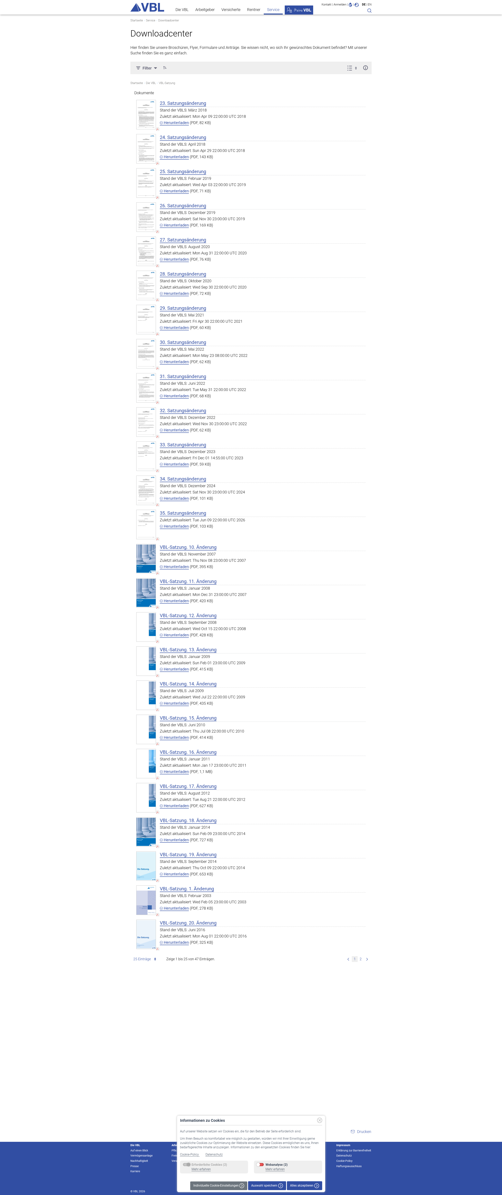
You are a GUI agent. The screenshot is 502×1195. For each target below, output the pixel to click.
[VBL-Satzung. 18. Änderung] (146, 832)
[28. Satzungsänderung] (146, 285)
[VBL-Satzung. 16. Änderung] (146, 763)
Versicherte (230, 9)
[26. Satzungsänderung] (146, 217)
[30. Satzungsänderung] (146, 353)
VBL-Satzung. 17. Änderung (188, 786)
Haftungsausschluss (349, 1166)
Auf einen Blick (139, 1150)
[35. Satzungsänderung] (146, 524)
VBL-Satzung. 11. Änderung (188, 581)
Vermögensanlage (141, 1155)
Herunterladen (176, 122)
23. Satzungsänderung (183, 103)
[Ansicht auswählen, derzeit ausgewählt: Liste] (353, 68)
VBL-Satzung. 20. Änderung (188, 923)
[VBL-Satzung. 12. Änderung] (146, 627)
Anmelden (340, 4)
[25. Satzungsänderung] (146, 183)
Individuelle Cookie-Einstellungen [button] (216, 1185)
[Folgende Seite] (367, 959)
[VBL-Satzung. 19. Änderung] (146, 866)
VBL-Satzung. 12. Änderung (188, 615)
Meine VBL (299, 10)
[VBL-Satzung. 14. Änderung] (146, 695)
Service (273, 9)
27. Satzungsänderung (183, 240)
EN (370, 4)
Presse (134, 1166)
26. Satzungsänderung (183, 205)
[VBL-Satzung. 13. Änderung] (146, 661)
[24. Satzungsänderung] (146, 149)
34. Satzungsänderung (183, 479)
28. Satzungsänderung (183, 274)
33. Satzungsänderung (183, 445)
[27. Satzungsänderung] (146, 251)
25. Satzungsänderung (183, 171)
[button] (165, 68)
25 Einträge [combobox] (142, 959)
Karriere (135, 1171)
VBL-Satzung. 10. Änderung (188, 547)
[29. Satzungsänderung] (146, 319)
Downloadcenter (168, 20)
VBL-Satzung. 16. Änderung (188, 752)
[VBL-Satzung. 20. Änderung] (146, 934)
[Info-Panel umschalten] (365, 68)
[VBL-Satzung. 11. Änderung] (146, 593)
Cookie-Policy (190, 1154)
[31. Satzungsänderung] (146, 388)
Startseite (136, 20)
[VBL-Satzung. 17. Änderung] (146, 797)
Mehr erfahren (201, 1169)
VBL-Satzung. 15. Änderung (188, 718)
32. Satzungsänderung (183, 410)
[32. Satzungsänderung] (146, 422)
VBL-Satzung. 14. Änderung (188, 684)
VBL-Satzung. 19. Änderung (188, 854)
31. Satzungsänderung (183, 376)
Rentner (253, 9)
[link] (348, 959)
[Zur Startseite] (147, 7)
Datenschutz (214, 1154)
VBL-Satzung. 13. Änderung (188, 649)
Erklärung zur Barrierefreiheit (353, 1150)
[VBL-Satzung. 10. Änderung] (146, 558)
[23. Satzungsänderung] (146, 114)
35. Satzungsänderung (183, 513)
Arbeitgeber (205, 9)
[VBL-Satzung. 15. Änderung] (146, 729)
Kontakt (326, 4)
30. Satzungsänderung (183, 342)
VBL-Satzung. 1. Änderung (187, 889)
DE (364, 4)
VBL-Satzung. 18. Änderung (188, 820)
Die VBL (182, 9)
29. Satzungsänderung (183, 308)
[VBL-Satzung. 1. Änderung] (146, 900)
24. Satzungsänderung (183, 137)
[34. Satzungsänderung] (146, 490)
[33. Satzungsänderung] (146, 456)
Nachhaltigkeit (139, 1160)
